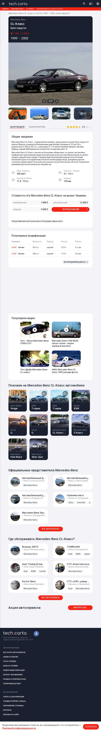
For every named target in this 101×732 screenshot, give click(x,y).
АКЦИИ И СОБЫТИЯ (10, 657)
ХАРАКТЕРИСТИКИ (37, 127)
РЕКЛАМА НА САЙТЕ (11, 714)
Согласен (91, 727)
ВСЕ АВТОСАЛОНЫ (50, 529)
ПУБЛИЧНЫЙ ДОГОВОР (12, 684)
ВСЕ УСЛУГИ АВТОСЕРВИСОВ (14, 652)
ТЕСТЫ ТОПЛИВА (9, 661)
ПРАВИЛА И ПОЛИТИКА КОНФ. (14, 679)
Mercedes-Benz (17, 9)
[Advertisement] (54, 289)
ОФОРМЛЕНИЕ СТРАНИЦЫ (13, 706)
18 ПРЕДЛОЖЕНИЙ (70, 209)
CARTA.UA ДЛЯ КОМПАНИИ (13, 697)
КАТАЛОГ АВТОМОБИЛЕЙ (12, 675)
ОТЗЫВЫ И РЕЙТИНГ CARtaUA (14, 701)
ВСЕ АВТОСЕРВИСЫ (50, 598)
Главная (5, 9)
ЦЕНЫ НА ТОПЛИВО (10, 666)
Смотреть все (80, 608)
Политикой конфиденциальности (19, 728)
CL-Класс (30, 9)
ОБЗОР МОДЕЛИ (17, 127)
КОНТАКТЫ (7, 710)
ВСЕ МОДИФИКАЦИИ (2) (74, 262)
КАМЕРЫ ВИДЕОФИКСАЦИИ (14, 670)
